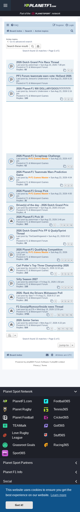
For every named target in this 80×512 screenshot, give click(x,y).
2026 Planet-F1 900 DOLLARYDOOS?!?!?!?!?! (43, 88)
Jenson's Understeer (39, 78)
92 (59, 315)
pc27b (32, 309)
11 (63, 329)
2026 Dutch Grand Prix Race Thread (37, 62)
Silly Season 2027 (27, 279)
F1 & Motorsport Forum (37, 67)
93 (63, 315)
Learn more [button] (58, 495)
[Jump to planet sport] (41, 13)
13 (71, 329)
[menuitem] (14, 25)
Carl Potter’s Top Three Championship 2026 (42, 265)
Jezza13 (33, 268)
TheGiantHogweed (38, 236)
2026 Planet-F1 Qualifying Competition (39, 249)
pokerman (34, 65)
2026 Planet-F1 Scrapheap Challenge (38, 155)
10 (71, 225)
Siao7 (31, 295)
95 (71, 315)
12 (67, 329)
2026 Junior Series (27, 320)
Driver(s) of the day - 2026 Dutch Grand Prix (42, 205)
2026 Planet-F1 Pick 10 (29, 216)
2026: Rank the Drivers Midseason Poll (39, 293)
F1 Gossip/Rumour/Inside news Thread (39, 306)
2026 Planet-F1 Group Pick (32, 191)
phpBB (30, 362)
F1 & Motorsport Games (37, 96)
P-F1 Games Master (39, 158)
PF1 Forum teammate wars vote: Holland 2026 (43, 76)
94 (67, 315)
